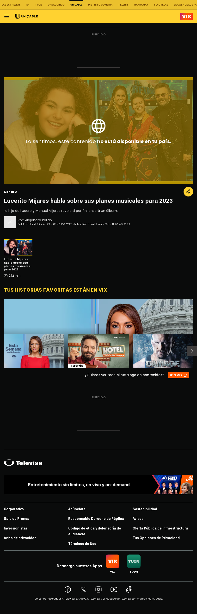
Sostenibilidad (145, 509)
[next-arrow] (192, 351)
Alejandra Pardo (38, 220)
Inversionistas (16, 528)
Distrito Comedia (100, 4)
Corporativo (14, 509)
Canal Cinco (56, 4)
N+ (27, 4)
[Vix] (186, 16)
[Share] (188, 191)
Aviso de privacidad (20, 538)
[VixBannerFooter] (98, 484)
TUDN (38, 4)
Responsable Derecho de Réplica (96, 519)
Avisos (138, 519)
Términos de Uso (82, 544)
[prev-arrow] (1, 351)
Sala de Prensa (16, 519)
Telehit (123, 4)
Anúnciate (77, 509)
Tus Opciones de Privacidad (156, 538)
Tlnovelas (161, 4)
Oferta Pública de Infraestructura (160, 528)
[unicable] (26, 16)
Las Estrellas (11, 4)
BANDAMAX (141, 4)
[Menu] (6, 16)
